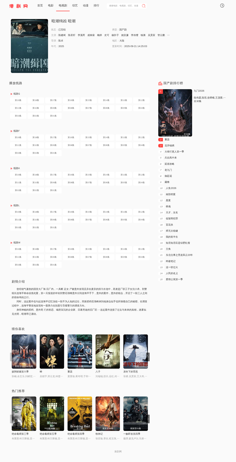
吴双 (169, 35)
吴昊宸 (151, 35)
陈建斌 (62, 35)
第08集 (71, 108)
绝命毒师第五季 (48, 433)
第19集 (18, 100)
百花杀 (166, 224)
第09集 (53, 108)
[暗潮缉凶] (29, 46)
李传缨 (134, 35)
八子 (98, 371)
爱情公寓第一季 (171, 279)
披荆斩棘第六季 (20, 371)
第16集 (71, 100)
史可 (106, 35)
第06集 (106, 108)
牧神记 (99, 433)
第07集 (88, 108)
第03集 (18, 115)
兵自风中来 (168, 157)
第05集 (124, 108)
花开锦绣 (167, 145)
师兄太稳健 (169, 230)
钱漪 (143, 35)
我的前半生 (169, 236)
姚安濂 (125, 35)
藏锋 (164, 182)
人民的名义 (169, 273)
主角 (165, 249)
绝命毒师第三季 (20, 433)
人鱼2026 (168, 188)
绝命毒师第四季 (76, 433)
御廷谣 (166, 176)
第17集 (53, 100)
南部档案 (168, 194)
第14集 (106, 100)
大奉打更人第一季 (172, 151)
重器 (70, 371)
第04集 (141, 108)
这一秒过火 (169, 267)
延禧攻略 (167, 163)
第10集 (35, 108)
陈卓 (60, 40)
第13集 (124, 100)
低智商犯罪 (169, 218)
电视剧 (63, 5)
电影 (51, 5)
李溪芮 (81, 35)
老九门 (166, 170)
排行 (96, 5)
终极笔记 (168, 261)
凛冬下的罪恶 (130, 371)
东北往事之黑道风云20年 (176, 255)
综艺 (75, 5)
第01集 (53, 115)
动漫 (85, 5)
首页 (40, 5)
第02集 (35, 115)
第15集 (88, 100)
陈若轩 (71, 35)
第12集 (141, 100)
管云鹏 (161, 35)
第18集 (35, 100)
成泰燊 (91, 35)
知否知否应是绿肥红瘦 (175, 242)
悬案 (165, 200)
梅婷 (99, 35)
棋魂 (165, 206)
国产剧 (123, 29)
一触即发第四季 (131, 433)
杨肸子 (115, 35)
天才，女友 (169, 212)
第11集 (18, 108)
